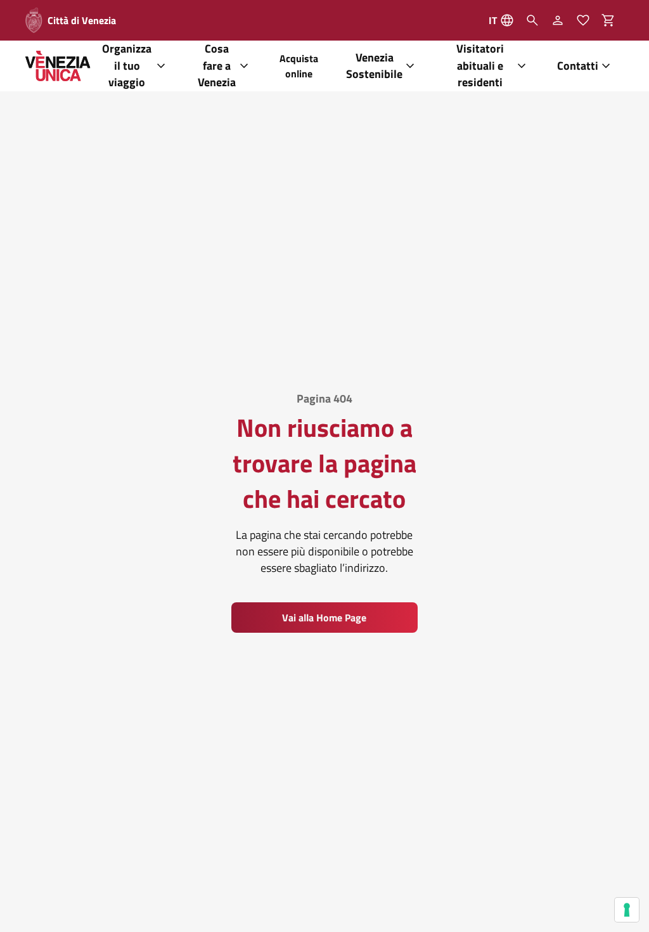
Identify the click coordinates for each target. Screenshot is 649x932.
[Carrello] (612, 20)
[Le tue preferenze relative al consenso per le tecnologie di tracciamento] (627, 910)
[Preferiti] (583, 20)
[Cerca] (532, 20)
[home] (58, 66)
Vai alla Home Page (324, 617)
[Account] (557, 20)
